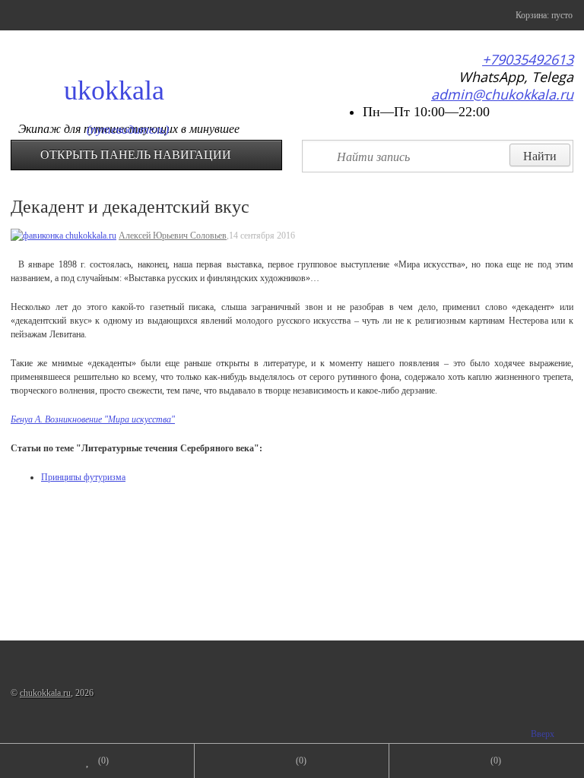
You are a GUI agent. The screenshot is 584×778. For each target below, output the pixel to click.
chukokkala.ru (45, 693)
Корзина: (543, 15)
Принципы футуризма (83, 477)
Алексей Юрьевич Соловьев (173, 235)
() (103, 760)
